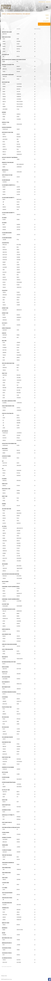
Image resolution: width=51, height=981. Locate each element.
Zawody (47, 15)
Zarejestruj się (41, 1)
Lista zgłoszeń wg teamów (43, 24)
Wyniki (47, 18)
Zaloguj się (48, 1)
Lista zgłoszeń (46, 21)
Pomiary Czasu (4, 975)
